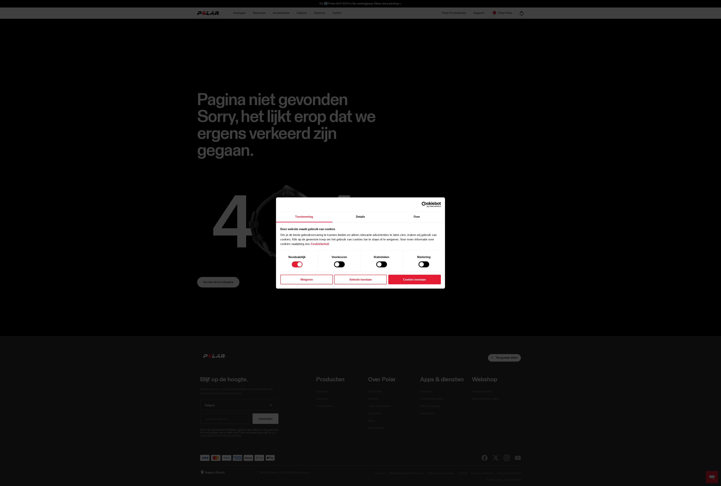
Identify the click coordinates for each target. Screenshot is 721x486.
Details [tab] (360, 216)
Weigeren (306, 279)
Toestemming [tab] (304, 216)
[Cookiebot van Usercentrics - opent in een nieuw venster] (424, 204)
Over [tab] (417, 216)
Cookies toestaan (414, 279)
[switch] (339, 264)
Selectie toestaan (360, 279)
